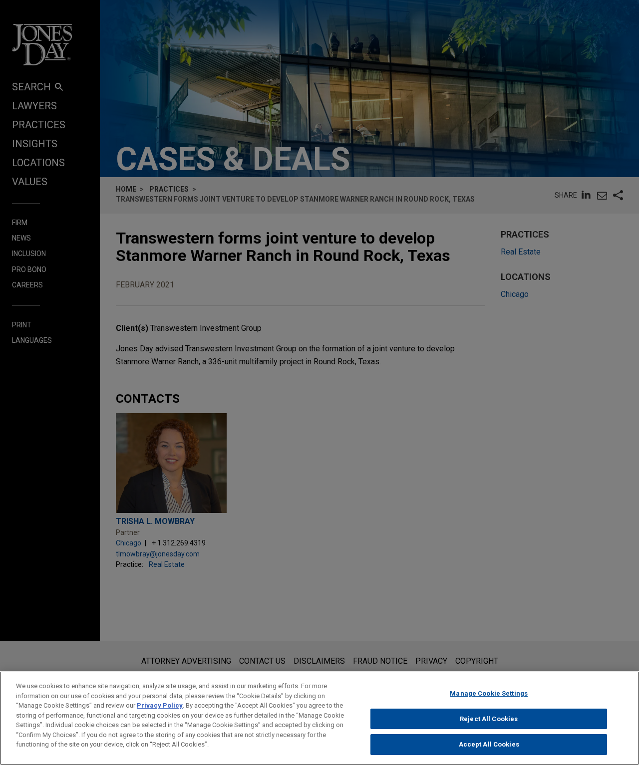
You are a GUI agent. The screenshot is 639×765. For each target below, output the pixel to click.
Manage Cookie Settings (489, 693)
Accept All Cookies (489, 744)
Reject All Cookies (489, 719)
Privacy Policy (160, 705)
